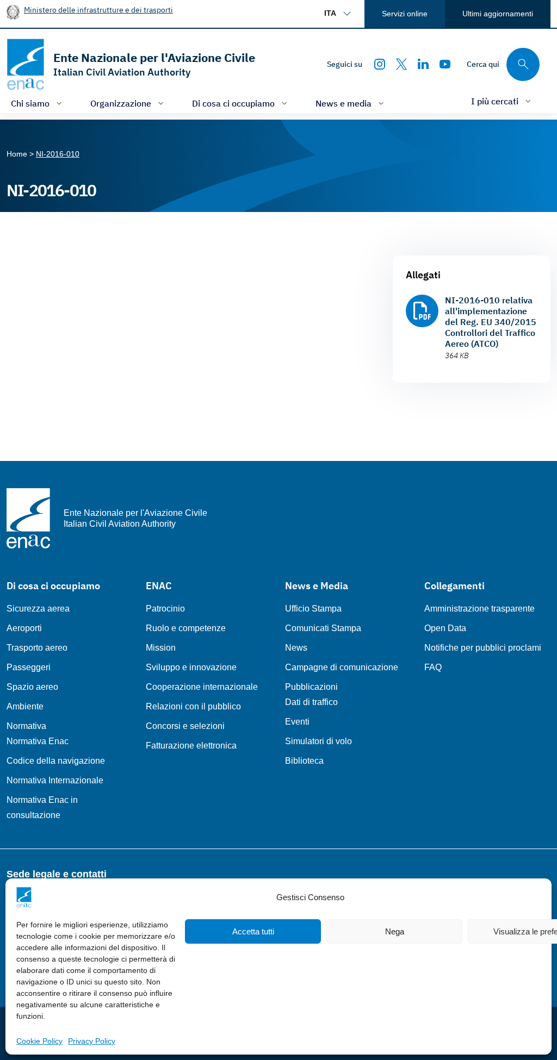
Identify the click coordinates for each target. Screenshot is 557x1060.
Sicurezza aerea (38, 608)
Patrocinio (165, 608)
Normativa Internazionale (55, 780)
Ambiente (25, 706)
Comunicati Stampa (323, 628)
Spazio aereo (32, 686)
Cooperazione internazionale (202, 686)
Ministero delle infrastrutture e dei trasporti (98, 9)
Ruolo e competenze (186, 628)
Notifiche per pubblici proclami (482, 647)
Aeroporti (24, 628)
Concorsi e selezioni (185, 726)
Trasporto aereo (37, 647)
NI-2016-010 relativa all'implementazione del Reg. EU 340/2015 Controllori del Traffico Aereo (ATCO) (490, 322)
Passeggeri (29, 667)
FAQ (433, 667)
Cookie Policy (39, 1041)
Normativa (26, 726)
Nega (394, 931)
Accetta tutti (253, 931)
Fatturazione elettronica (191, 745)
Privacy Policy (91, 1041)
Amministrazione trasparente (479, 608)
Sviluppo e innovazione (191, 667)
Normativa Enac (38, 741)
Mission (161, 647)
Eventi (297, 721)
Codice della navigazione (56, 760)
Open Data (445, 628)
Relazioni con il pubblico (193, 706)
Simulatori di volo (318, 741)
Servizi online (405, 13)
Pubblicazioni (311, 686)
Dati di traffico (311, 702)
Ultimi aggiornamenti (497, 13)
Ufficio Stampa (313, 608)
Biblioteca (304, 760)
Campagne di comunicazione (341, 667)
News (296, 647)
